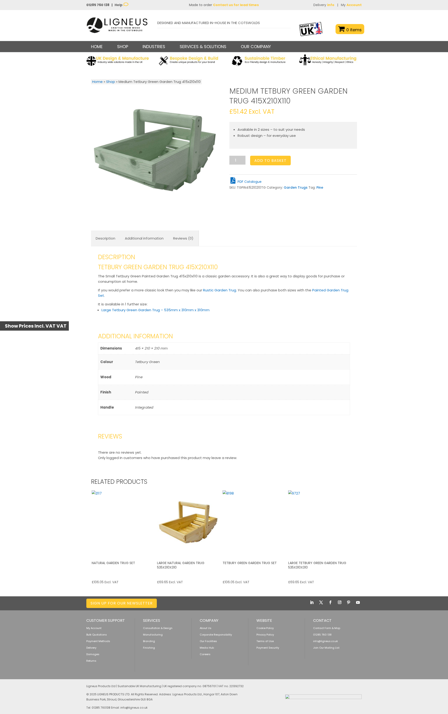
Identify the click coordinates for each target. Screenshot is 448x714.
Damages (92, 654)
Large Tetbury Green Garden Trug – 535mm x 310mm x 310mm (156, 310)
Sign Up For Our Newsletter (122, 603)
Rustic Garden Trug (219, 290)
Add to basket (270, 160)
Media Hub (207, 648)
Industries (154, 46)
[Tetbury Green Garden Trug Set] (255, 522)
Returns (91, 661)
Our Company (256, 46)
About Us (205, 628)
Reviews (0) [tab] (183, 238)
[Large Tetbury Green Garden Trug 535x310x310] (320, 522)
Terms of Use (265, 641)
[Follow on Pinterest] (348, 602)
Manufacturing (153, 634)
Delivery (323, 5)
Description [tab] (105, 238)
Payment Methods (98, 641)
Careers (205, 654)
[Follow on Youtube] (358, 602)
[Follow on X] (321, 602)
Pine (319, 187)
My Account (94, 628)
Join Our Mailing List (326, 648)
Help (119, 5)
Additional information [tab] (144, 238)
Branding (149, 641)
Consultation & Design (157, 628)
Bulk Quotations (96, 634)
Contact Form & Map (326, 628)
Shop (110, 81)
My (351, 5)
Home (97, 46)
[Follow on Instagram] (339, 602)
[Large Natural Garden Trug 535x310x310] (189, 522)
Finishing (149, 648)
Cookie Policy (265, 628)
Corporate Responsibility (216, 634)
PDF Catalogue (249, 181)
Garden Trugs (296, 187)
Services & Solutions (203, 46)
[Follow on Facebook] (330, 602)
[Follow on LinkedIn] (311, 602)
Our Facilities (208, 641)
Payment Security (267, 648)
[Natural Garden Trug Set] (124, 522)
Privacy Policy (265, 634)
